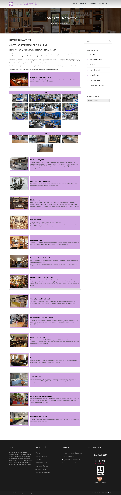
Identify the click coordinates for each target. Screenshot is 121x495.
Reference (83, 4)
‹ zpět (45, 92)
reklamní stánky (74, 59)
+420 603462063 (69, 456)
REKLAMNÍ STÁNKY (95, 80)
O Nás (75, 4)
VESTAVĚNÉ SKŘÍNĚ (95, 70)
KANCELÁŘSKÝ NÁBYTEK (97, 85)
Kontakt (93, 4)
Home (53, 24)
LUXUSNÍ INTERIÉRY (96, 60)
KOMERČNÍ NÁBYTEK (96, 75)
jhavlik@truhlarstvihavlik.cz (72, 460)
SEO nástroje (103, 492)
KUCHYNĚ (92, 65)
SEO (92, 492)
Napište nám (103, 4)
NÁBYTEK (92, 54)
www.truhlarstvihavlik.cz (71, 463)
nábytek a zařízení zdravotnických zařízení (32, 56)
